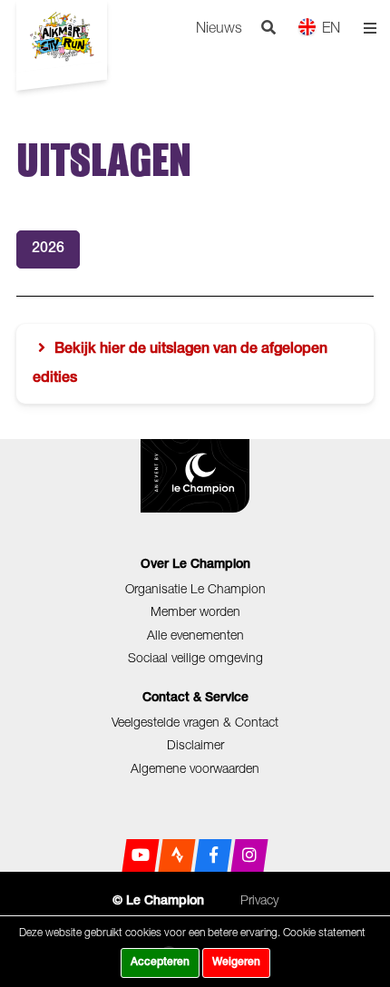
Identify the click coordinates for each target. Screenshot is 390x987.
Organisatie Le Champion (195, 588)
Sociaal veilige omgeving (195, 657)
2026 (48, 249)
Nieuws (219, 27)
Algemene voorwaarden (195, 768)
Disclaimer (195, 744)
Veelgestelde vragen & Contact (195, 721)
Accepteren (160, 962)
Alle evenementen (195, 634)
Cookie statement (324, 932)
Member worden (195, 611)
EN (331, 27)
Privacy (259, 899)
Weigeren (236, 962)
